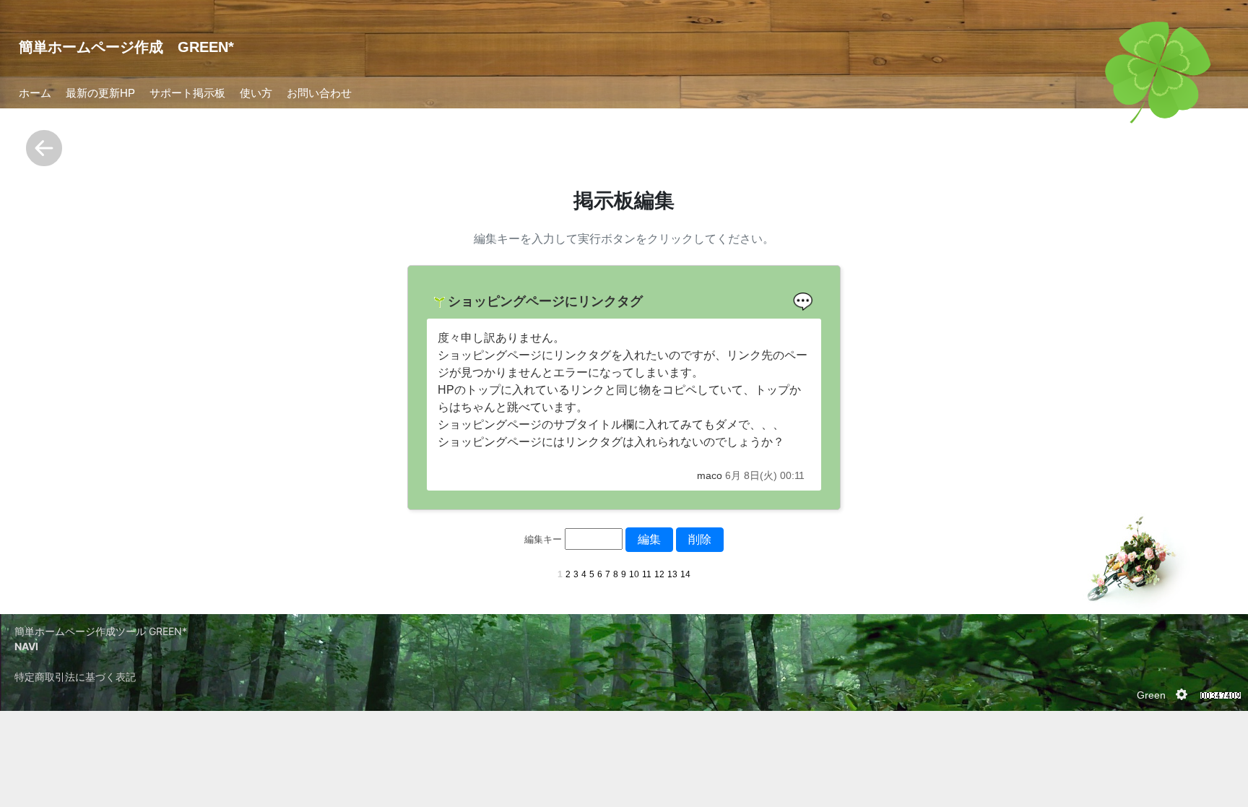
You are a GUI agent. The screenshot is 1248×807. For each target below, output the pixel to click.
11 (646, 574)
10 (634, 574)
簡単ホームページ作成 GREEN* (126, 47)
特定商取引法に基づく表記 (75, 676)
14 (685, 574)
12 (659, 574)
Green (1151, 695)
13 (672, 574)
